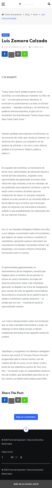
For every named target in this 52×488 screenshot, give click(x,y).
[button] (3, 4)
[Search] (49, 4)
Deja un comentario (26, 417)
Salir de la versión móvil (26, 484)
